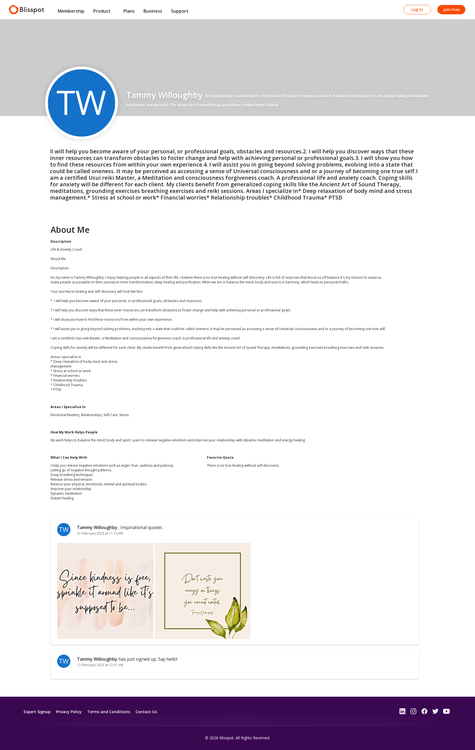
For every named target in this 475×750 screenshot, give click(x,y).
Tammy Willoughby (97, 527)
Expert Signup (37, 711)
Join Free (451, 9)
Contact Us (146, 711)
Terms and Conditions (108, 711)
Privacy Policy (69, 711)
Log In (417, 9)
